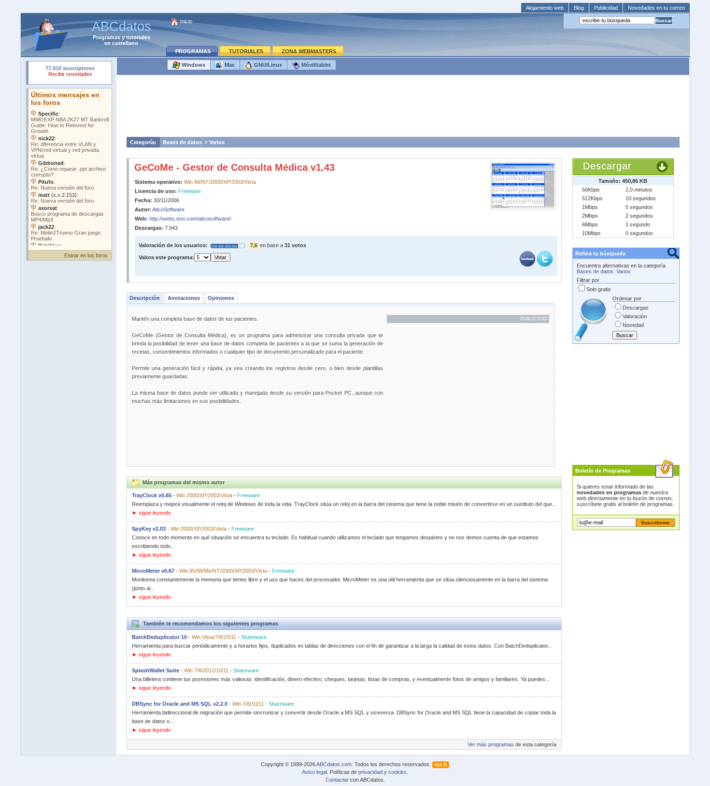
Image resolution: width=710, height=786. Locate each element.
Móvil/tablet (315, 65)
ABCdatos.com (334, 764)
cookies (397, 772)
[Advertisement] (403, 108)
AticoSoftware (168, 209)
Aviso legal (314, 772)
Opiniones (221, 298)
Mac (229, 65)
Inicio (186, 21)
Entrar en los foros (86, 255)
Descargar (607, 166)
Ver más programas (491, 744)
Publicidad (606, 8)
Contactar (337, 780)
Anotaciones (184, 298)
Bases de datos (182, 142)
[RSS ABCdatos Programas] (440, 764)
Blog (579, 8)
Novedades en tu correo (656, 8)
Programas (106, 37)
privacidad (370, 772)
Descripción (144, 298)
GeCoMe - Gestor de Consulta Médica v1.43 (234, 167)
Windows (192, 65)
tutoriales (138, 37)
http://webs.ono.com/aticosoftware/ (190, 219)
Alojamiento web (545, 8)
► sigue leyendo (151, 513)
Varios (217, 142)
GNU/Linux (267, 65)
